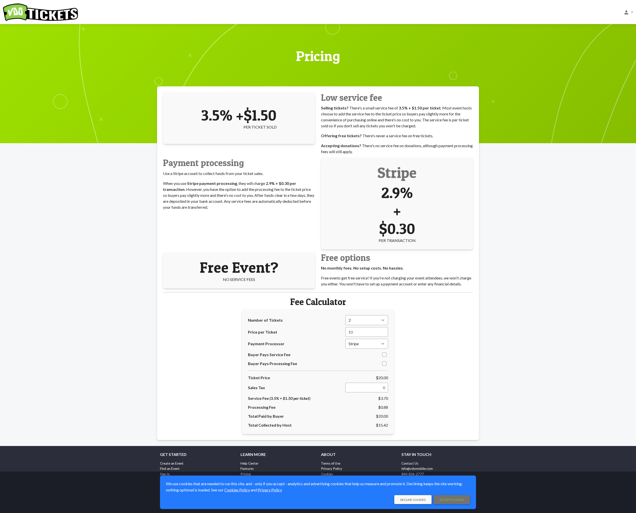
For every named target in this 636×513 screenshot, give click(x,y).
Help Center (249, 463)
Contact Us (409, 463)
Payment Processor (266, 343)
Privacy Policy (331, 469)
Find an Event (170, 469)
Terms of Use (330, 463)
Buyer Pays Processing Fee (272, 363)
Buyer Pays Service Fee (269, 354)
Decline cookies (413, 500)
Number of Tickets (265, 320)
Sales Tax (256, 387)
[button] (628, 12)
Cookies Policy (237, 489)
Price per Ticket (262, 332)
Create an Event (172, 463)
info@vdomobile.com (417, 469)
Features (247, 469)
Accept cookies (451, 500)
